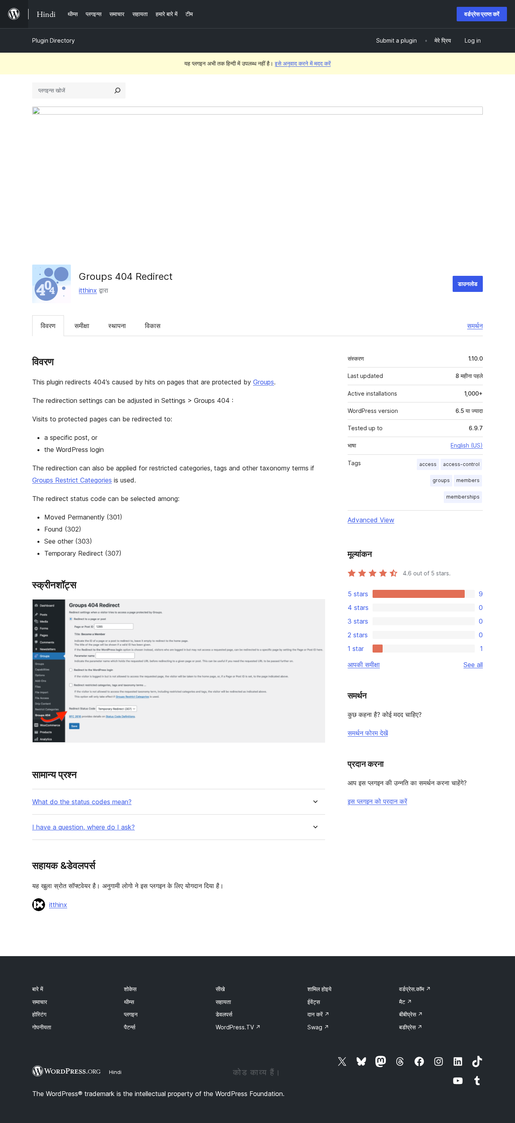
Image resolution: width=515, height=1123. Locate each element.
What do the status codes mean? (82, 802)
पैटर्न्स (129, 1027)
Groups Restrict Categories (72, 480)
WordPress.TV (238, 1027)
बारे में (37, 988)
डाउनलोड (468, 283)
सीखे (220, 988)
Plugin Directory (53, 40)
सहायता (223, 1001)
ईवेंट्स (313, 1001)
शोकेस (130, 988)
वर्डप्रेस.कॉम (415, 988)
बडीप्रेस (410, 1027)
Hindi (115, 1072)
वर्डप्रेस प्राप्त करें (481, 13)
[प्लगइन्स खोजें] (117, 90)
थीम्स (129, 1001)
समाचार (39, 1001)
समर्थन (475, 326)
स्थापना (117, 326)
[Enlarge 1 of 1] (314, 610)
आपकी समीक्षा (364, 665)
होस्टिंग (39, 1014)
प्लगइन (131, 1014)
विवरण (48, 326)
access (428, 464)
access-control (461, 464)
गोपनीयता (41, 1027)
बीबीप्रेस (411, 1014)
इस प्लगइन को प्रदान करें (377, 801)
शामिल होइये (319, 988)
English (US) (467, 445)
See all (473, 665)
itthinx (88, 290)
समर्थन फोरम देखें (368, 733)
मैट (405, 1001)
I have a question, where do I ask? (83, 827)
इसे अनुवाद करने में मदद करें (303, 63)
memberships (463, 497)
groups (441, 480)
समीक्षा (81, 326)
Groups (263, 382)
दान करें (318, 1014)
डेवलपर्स (224, 1014)
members (468, 480)
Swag (318, 1027)
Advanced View (371, 520)
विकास (153, 326)
